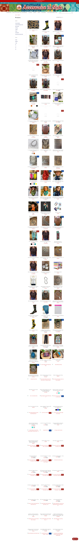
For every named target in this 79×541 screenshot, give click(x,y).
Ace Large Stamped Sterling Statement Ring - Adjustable (33, 369)
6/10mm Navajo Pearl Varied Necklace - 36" (45, 251)
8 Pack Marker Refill (58, 266)
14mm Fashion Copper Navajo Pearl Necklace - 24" (45, 69)
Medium (16, 41)
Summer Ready (9, 12)
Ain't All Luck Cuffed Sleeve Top (45, 417)
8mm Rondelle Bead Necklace (45, 295)
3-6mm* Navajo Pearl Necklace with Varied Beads (33, 161)
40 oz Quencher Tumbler (33, 235)
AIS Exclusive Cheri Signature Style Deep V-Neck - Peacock (45, 464)
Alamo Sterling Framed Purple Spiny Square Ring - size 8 (45, 508)
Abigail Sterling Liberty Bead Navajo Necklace (58, 324)
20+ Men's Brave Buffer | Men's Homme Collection (33, 115)
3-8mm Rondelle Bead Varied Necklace (58, 161)
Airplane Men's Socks (45, 434)
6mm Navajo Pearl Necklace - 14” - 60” (33, 266)
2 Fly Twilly (33, 97)
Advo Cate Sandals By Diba (33, 400)
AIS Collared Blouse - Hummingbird (33, 450)
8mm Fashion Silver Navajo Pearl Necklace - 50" (33, 280)
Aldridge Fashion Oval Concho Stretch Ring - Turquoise (33, 523)
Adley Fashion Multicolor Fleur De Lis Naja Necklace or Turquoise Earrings (45, 383)
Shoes (39, 12)
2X (15, 47)
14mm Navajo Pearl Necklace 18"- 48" (58, 69)
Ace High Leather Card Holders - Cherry (45, 354)
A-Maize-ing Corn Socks (33, 324)
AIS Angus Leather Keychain (58, 434)
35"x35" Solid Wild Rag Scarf (45, 175)
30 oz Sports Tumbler (33, 175)
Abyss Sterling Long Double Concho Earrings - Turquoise (58, 339)
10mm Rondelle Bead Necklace (45, 40)
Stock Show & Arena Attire (52, 12)
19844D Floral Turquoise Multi (58, 83)
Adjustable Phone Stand (33, 383)
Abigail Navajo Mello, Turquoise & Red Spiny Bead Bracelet (45, 324)
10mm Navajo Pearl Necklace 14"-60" (58, 25)
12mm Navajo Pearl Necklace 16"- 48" (45, 54)
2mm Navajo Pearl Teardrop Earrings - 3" (58, 129)
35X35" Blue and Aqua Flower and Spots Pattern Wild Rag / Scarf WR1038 (45, 191)
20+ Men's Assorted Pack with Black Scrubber (58, 97)
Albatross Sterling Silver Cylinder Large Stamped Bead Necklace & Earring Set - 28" (58, 508)
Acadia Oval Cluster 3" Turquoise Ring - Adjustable (33, 354)
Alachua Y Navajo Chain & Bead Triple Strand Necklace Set (33, 508)
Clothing (30, 12)
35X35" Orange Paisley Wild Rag (33, 206)
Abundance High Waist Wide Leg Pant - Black (45, 339)
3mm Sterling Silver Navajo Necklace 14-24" (45, 221)
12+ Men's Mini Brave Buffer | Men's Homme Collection (33, 54)
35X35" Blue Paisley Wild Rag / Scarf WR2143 (58, 175)
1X (15, 46)
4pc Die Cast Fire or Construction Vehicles (58, 235)
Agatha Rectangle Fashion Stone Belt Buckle (58, 400)
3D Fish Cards (58, 206)
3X (15, 49)
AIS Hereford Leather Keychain (58, 464)
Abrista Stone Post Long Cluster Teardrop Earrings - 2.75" (33, 339)
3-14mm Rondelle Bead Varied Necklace (45, 144)
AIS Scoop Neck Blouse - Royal (45, 493)
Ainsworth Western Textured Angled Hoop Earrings (58, 417)
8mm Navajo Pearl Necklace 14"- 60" (33, 295)
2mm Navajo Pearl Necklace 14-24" (45, 129)
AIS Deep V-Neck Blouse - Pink (58, 450)
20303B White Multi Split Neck (58, 115)
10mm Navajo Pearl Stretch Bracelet (33, 40)
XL (15, 44)
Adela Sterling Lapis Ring (58, 369)
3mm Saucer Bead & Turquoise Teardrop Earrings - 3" (33, 221)
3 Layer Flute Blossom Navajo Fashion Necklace (33, 144)
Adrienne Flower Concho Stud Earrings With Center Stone (58, 383)
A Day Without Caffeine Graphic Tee (45, 309)
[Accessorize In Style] (39, 8)
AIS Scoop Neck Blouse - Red (33, 493)
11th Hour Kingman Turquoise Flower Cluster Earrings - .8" (58, 40)
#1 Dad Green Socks (45, 25)
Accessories (43, 12)
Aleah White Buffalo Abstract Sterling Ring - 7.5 (45, 523)
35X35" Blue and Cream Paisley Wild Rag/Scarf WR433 (58, 191)
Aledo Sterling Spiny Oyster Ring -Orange (58, 523)
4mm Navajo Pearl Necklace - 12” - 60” (45, 235)
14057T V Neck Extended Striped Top (33, 69)
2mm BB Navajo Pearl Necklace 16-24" (33, 129)
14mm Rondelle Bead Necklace (33, 83)
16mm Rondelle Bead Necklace (45, 83)
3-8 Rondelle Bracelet (45, 161)
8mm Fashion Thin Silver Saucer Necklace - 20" (58, 280)
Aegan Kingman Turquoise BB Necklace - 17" (45, 400)
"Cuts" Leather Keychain (33, 24)
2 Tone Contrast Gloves (45, 97)
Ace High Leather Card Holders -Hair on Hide (58, 354)
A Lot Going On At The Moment (58, 309)
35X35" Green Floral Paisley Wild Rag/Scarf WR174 (33, 191)
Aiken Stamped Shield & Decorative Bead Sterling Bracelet (33, 417)
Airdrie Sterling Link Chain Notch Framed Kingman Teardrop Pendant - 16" (33, 434)
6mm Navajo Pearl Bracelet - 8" (58, 251)
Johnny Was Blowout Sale (17, 12)
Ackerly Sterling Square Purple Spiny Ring (45, 369)
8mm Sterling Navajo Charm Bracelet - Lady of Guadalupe (58, 295)
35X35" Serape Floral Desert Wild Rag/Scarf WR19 (45, 206)
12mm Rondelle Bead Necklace (58, 54)
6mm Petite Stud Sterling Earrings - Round (45, 266)
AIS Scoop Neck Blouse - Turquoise (58, 493)
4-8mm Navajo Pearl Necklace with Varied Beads (58, 221)
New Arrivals (24, 12)
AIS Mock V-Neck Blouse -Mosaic (45, 479)
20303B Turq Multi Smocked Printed (45, 115)
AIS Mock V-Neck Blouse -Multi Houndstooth (58, 479)
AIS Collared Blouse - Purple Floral (45, 450)
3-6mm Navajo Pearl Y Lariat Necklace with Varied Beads (58, 144)
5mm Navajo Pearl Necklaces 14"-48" (33, 251)
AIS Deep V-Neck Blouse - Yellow (33, 464)
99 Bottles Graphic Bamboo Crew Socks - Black (33, 309)
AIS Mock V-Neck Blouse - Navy (33, 479)
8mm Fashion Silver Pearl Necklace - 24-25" (45, 280)
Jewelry (34, 12)
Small (16, 39)
